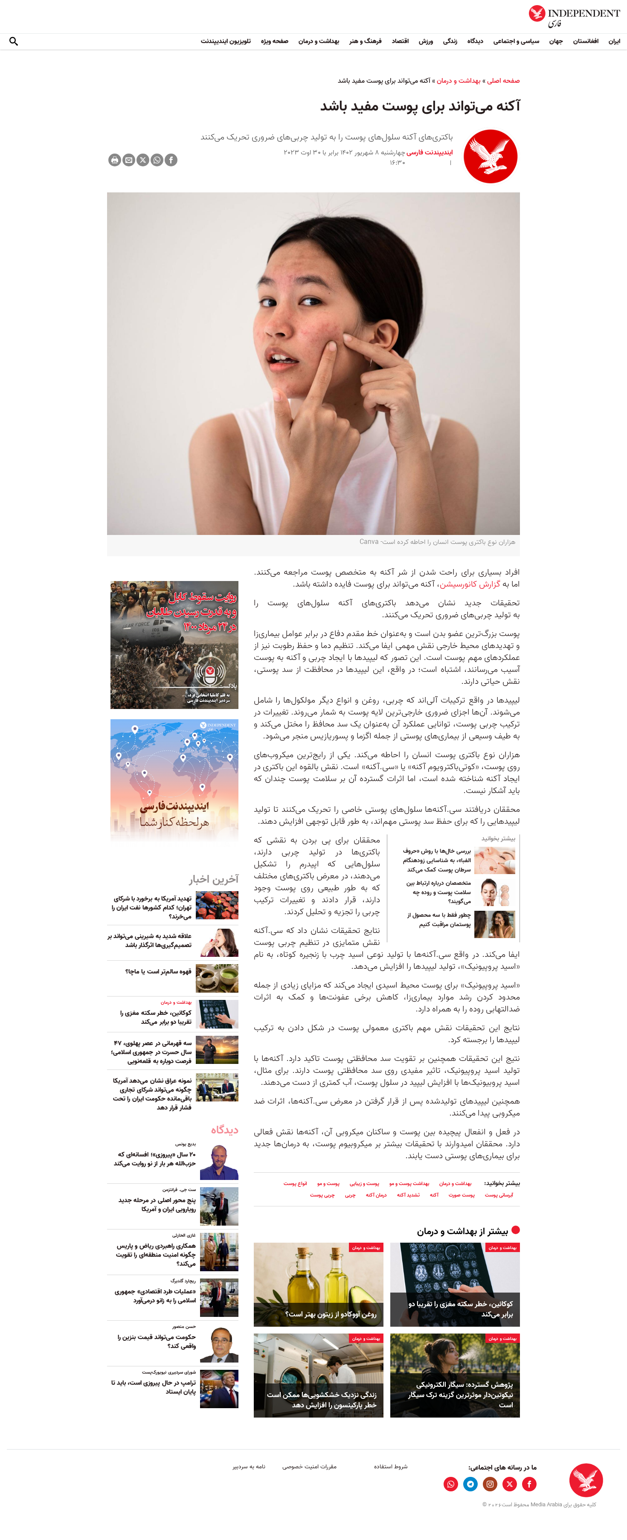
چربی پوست (322, 1195)
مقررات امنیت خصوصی (309, 1467)
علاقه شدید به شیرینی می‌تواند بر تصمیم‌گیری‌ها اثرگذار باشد (149, 940)
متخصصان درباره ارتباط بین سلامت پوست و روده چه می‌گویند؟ (438, 893)
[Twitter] (142, 160)
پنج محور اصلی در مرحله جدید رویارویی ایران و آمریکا (157, 1205)
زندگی (450, 41)
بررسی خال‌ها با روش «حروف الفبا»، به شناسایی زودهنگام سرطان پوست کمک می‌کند (437, 861)
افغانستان (585, 41)
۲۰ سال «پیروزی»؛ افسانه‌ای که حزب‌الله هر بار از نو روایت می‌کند (155, 1159)
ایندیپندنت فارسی (429, 152)
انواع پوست (295, 1184)
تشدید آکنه (408, 1195)
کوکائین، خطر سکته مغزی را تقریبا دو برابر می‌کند (461, 1309)
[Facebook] (171, 160)
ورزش (426, 41)
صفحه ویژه (274, 41)
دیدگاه (475, 41)
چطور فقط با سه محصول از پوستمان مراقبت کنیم (439, 920)
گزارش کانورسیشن (471, 584)
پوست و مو (328, 1184)
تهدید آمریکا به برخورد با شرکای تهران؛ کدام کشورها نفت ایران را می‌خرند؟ (152, 908)
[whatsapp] (451, 1484)
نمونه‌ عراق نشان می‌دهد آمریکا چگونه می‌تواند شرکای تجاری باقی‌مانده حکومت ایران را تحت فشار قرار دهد (152, 1094)
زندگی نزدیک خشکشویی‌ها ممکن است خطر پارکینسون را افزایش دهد (322, 1400)
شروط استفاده (391, 1467)
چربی (350, 1195)
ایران (614, 41)
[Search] (13, 41)
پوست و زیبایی (364, 1184)
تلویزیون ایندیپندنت (226, 41)
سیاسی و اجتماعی (516, 41)
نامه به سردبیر (248, 1467)
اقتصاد (400, 41)
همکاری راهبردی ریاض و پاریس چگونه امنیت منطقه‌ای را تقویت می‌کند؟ (156, 1255)
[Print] (114, 160)
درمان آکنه (376, 1195)
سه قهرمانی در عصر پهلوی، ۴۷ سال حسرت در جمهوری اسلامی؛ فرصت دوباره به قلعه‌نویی (151, 1052)
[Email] (128, 160)
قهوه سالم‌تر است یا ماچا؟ (158, 972)
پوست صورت (462, 1195)
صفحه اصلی (503, 81)
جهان (556, 41)
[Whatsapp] (157, 160)
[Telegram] (470, 1484)
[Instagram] (490, 1484)
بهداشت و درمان (319, 41)
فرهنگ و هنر (365, 41)
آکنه (434, 1195)
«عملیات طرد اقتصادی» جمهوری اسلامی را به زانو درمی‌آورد (155, 1296)
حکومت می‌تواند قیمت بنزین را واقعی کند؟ (157, 1341)
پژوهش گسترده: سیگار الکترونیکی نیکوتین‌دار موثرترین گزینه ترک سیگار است (460, 1395)
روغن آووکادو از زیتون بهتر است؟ (331, 1315)
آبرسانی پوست (499, 1195)
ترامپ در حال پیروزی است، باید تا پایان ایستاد (153, 1387)
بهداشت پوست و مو (409, 1184)
